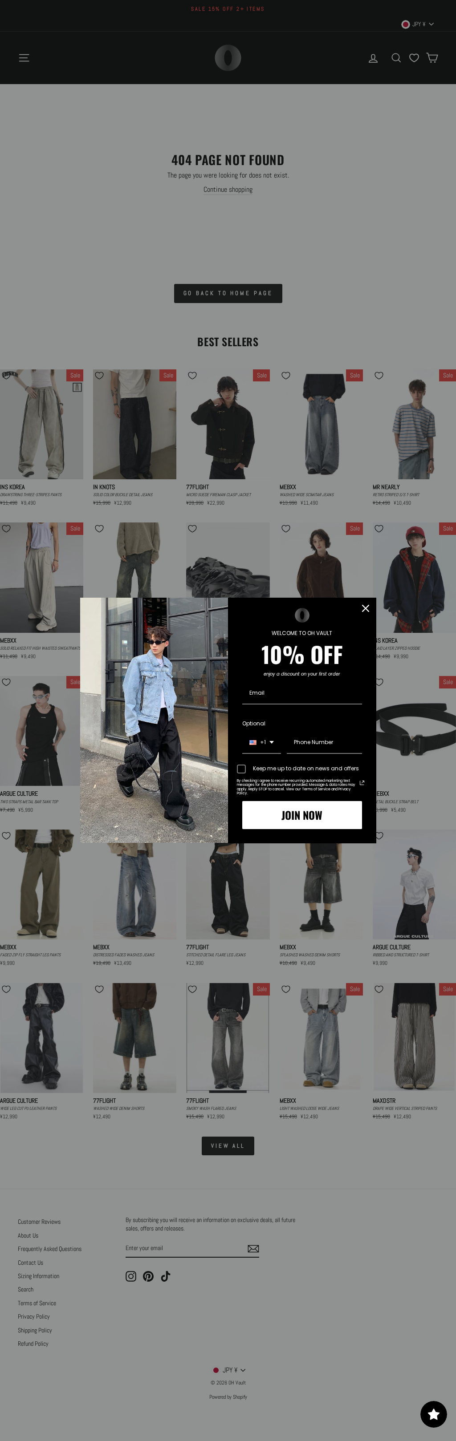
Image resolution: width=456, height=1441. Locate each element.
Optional (253, 723)
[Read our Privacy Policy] (362, 782)
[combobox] (261, 742)
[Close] (365, 608)
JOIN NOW (301, 815)
